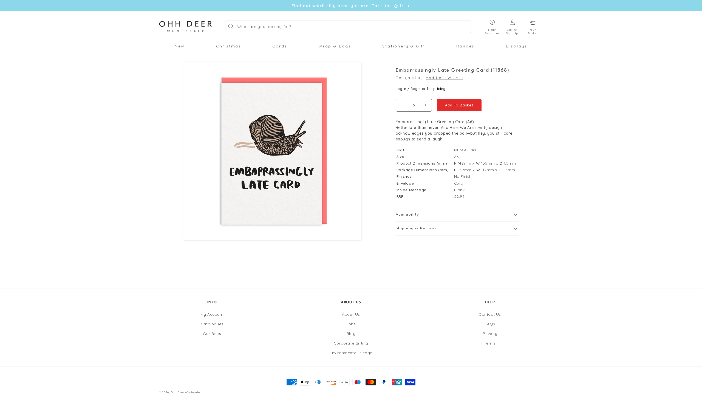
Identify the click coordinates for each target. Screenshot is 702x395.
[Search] (231, 27)
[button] (492, 26)
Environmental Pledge (351, 352)
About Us (351, 314)
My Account (211, 314)
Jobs (351, 323)
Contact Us (490, 314)
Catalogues (212, 323)
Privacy (490, 333)
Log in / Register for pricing (421, 88)
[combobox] (348, 27)
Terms (490, 343)
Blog (351, 333)
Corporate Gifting (351, 343)
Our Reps (212, 333)
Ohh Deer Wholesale (185, 392)
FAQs (490, 323)
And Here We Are (444, 77)
